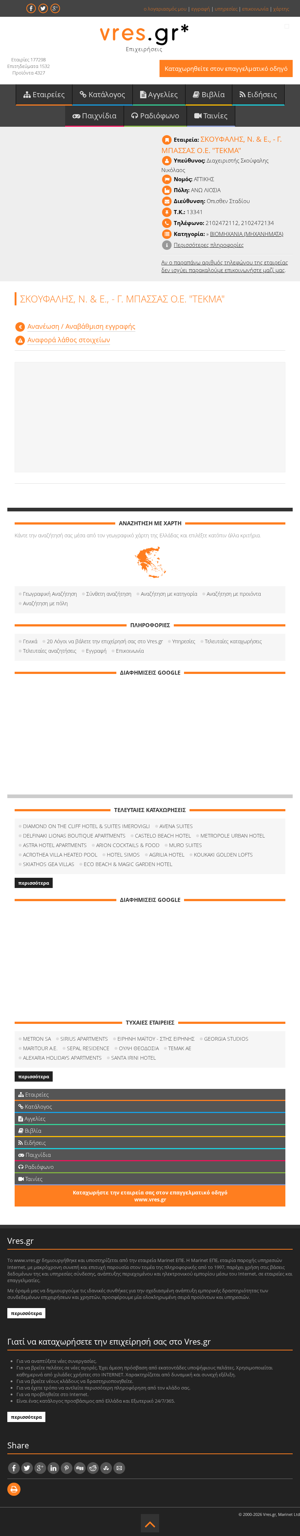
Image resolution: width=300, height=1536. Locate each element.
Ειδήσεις (261, 94)
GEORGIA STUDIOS (226, 1038)
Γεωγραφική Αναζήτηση (50, 593)
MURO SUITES (185, 845)
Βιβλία (212, 94)
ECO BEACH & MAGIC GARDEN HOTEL (128, 864)
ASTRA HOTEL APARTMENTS (55, 845)
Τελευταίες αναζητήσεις (49, 650)
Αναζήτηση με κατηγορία (169, 593)
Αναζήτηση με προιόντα (234, 593)
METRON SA (37, 1038)
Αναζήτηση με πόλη (45, 603)
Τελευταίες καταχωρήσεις (233, 641)
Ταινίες (215, 116)
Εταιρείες (48, 94)
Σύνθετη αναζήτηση (108, 593)
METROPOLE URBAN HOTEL (232, 835)
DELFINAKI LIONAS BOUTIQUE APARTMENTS (74, 835)
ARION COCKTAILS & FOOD (128, 845)
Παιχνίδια (98, 116)
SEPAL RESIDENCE (88, 1048)
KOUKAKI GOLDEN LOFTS (223, 854)
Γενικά (30, 641)
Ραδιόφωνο (158, 116)
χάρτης (281, 8)
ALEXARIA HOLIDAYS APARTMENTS (62, 1057)
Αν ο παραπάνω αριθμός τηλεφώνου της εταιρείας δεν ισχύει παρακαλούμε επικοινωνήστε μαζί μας (224, 266)
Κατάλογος (106, 94)
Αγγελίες (162, 94)
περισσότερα (33, 883)
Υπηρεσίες (183, 641)
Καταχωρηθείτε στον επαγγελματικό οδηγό (226, 68)
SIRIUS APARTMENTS (84, 1038)
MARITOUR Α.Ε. (40, 1048)
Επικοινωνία (130, 650)
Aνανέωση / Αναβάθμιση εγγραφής (81, 326)
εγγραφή (200, 8)
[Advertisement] (150, 417)
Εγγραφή (96, 650)
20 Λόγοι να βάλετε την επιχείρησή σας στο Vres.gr (105, 641)
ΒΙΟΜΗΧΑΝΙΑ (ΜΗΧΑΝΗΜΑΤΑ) (246, 233)
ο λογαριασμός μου (165, 8)
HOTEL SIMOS (123, 854)
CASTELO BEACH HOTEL (163, 835)
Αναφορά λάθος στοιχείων (68, 339)
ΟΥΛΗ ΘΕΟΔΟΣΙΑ (139, 1048)
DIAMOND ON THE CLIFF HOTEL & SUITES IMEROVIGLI (86, 826)
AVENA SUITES (176, 826)
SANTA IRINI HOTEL (133, 1057)
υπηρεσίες (226, 8)
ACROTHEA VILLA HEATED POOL (60, 854)
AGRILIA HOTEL (166, 854)
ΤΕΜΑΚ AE (179, 1048)
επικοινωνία (255, 8)
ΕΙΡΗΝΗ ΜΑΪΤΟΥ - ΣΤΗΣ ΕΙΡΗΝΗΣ (156, 1038)
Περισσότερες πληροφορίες (209, 244)
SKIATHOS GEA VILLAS (48, 864)
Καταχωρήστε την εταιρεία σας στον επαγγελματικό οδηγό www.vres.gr (150, 1196)
